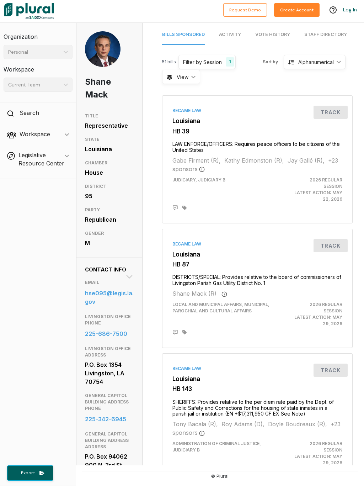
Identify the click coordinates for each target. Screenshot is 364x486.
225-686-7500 (106, 333)
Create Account (297, 10)
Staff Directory (325, 34)
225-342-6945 (105, 419)
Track (331, 112)
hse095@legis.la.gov (109, 297)
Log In (350, 9)
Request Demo (245, 10)
